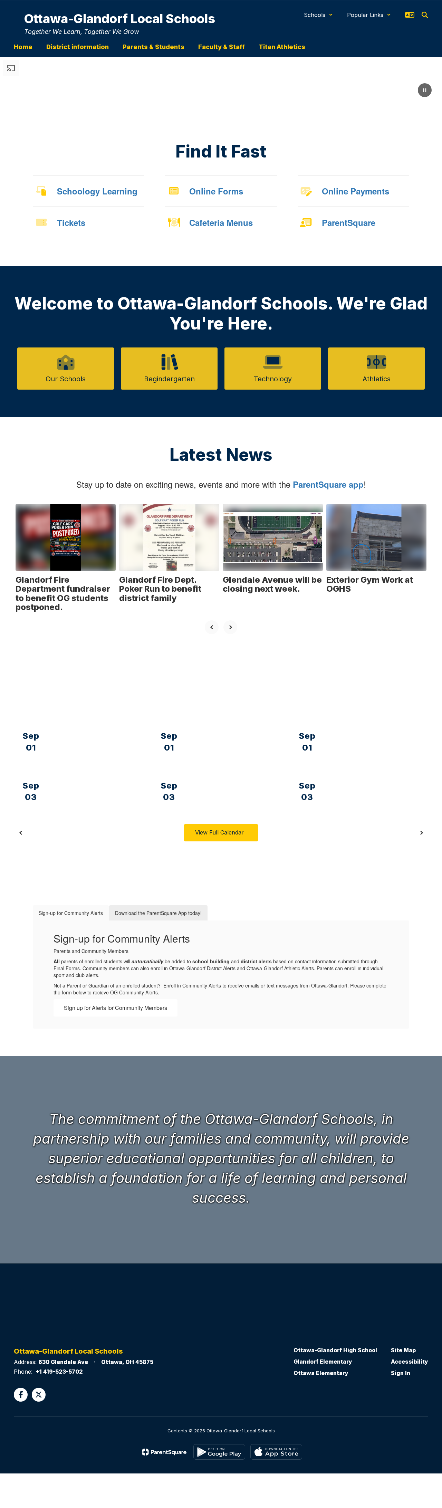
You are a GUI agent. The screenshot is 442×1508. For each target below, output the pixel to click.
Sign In (400, 1372)
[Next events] (421, 833)
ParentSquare (348, 222)
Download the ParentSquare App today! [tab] (158, 912)
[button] (318, 14)
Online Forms (216, 191)
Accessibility (409, 1361)
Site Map (403, 1350)
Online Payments (355, 191)
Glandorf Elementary (323, 1361)
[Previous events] (21, 833)
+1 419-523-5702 (59, 1371)
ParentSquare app (328, 484)
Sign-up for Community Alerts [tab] (71, 912)
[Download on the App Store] (276, 1452)
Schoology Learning (97, 191)
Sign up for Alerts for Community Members (115, 1008)
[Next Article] (230, 627)
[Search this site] (424, 14)
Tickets (71, 222)
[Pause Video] (425, 90)
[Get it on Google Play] (219, 1452)
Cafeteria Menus (221, 222)
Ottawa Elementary (321, 1372)
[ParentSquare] (164, 1452)
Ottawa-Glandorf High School (335, 1350)
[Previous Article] (212, 627)
